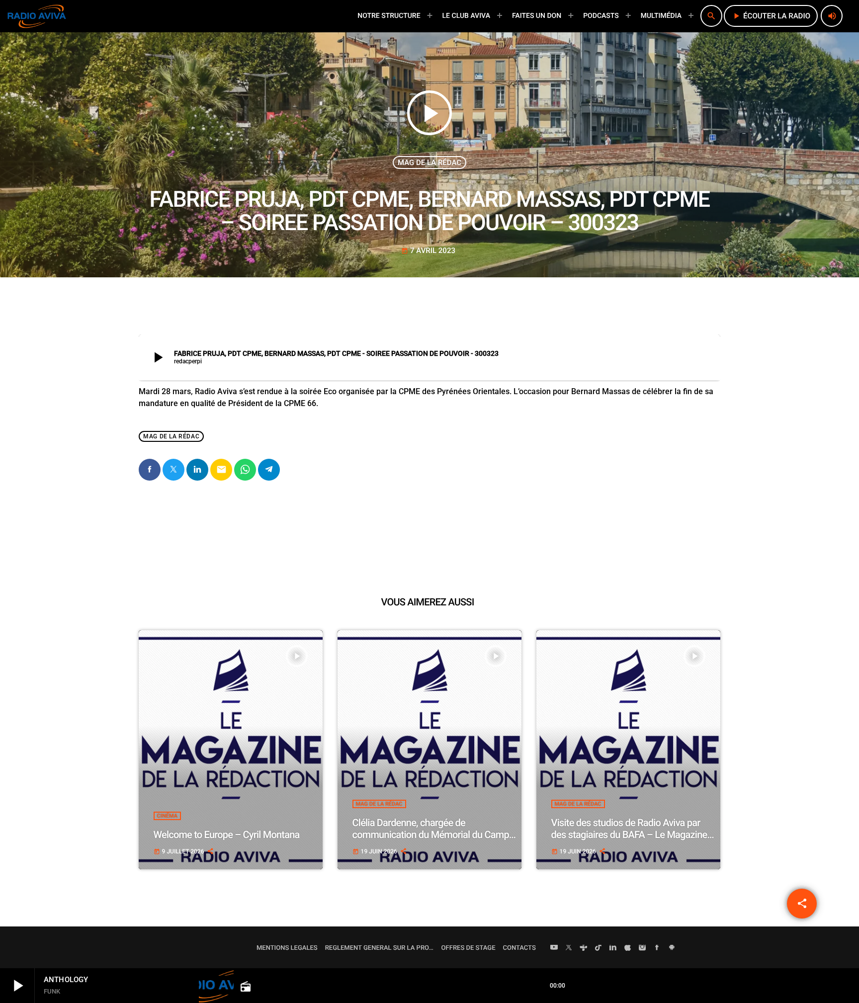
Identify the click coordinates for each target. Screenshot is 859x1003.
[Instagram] (642, 948)
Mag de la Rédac (429, 162)
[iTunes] (628, 948)
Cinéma (167, 816)
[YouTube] (554, 948)
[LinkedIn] (613, 948)
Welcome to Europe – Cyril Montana (227, 834)
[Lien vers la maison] (36, 16)
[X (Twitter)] (569, 948)
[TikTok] (598, 948)
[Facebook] (657, 948)
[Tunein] (584, 948)
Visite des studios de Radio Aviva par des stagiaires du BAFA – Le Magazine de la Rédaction (629, 834)
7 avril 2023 (428, 250)
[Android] (672, 948)
